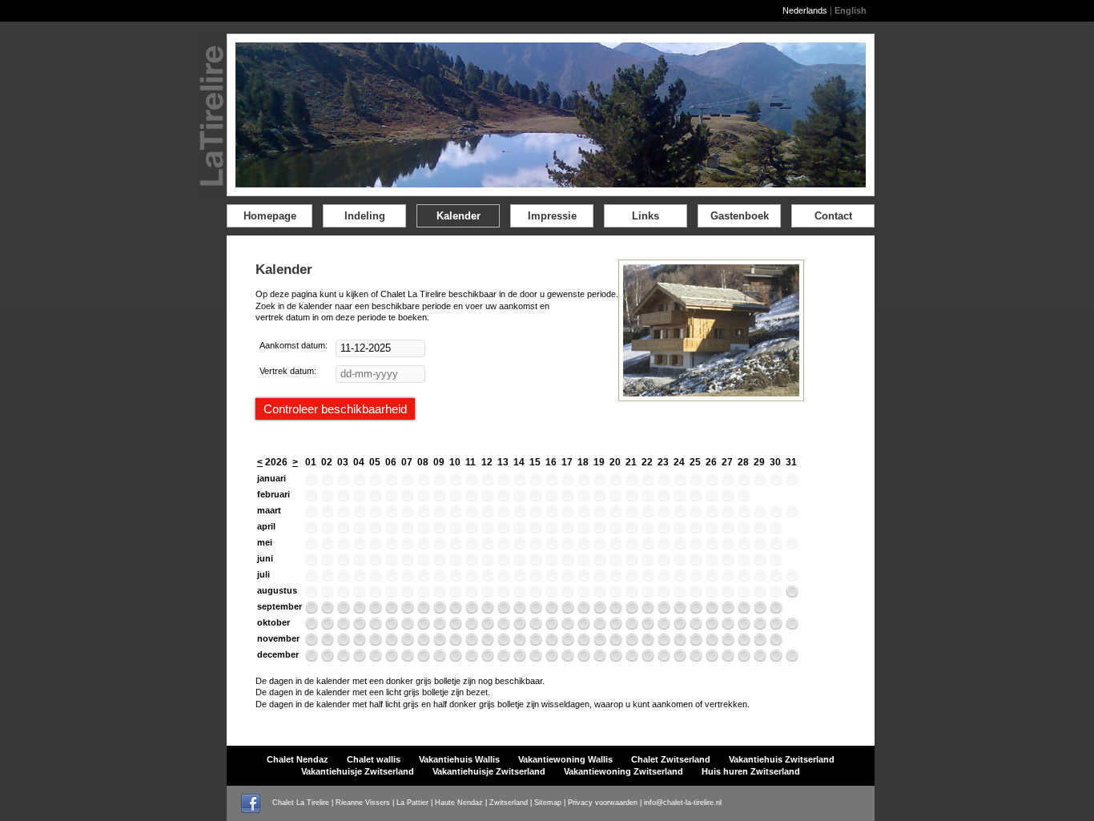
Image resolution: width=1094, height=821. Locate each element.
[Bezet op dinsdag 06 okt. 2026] (391, 626)
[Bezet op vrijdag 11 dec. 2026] (471, 658)
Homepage (269, 216)
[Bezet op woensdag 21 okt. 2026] (631, 626)
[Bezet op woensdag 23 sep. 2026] (664, 610)
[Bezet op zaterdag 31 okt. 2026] (792, 626)
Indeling (364, 216)
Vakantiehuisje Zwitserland (357, 771)
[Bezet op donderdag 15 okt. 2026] (535, 626)
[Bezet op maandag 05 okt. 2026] (375, 626)
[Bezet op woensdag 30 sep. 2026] (776, 610)
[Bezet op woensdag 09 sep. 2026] (439, 610)
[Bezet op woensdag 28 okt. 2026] (744, 626)
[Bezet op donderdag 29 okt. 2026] (760, 626)
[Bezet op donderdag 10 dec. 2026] (455, 658)
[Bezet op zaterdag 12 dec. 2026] (487, 658)
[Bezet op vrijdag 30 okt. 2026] (776, 626)
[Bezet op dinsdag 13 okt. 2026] (503, 626)
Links (645, 216)
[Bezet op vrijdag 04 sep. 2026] (359, 610)
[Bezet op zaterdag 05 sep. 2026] (375, 610)
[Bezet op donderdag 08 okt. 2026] (423, 626)
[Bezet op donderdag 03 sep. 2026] (343, 610)
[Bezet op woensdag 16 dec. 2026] (551, 658)
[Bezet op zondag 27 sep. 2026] (728, 610)
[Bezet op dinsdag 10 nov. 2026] (455, 642)
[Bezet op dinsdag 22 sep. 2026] (648, 610)
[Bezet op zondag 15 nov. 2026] (535, 642)
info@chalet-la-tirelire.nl (683, 803)
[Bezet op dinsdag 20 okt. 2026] (615, 626)
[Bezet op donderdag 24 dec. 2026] (680, 658)
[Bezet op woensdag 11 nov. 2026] (471, 642)
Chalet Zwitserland (670, 759)
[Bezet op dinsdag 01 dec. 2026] (311, 658)
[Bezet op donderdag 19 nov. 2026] (599, 642)
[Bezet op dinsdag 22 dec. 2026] (648, 658)
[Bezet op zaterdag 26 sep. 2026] (712, 610)
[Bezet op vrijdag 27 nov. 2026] (728, 642)
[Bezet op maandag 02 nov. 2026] (327, 642)
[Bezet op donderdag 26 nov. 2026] (712, 642)
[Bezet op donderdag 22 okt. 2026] (648, 626)
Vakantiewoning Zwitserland (623, 771)
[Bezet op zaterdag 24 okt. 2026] (680, 626)
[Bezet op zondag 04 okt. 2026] (359, 626)
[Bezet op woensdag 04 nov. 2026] (359, 642)
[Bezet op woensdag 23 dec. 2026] (664, 658)
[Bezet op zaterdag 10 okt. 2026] (455, 626)
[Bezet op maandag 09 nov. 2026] (439, 642)
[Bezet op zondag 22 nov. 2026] (648, 642)
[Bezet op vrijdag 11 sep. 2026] (471, 610)
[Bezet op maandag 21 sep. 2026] (631, 610)
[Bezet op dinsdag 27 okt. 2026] (728, 626)
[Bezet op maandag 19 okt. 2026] (599, 626)
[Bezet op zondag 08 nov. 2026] (423, 642)
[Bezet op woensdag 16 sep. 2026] (551, 610)
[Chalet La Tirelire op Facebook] (255, 803)
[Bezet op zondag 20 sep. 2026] (615, 610)
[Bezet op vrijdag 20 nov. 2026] (615, 642)
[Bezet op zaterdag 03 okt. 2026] (343, 626)
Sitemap (547, 803)
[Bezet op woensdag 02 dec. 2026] (327, 658)
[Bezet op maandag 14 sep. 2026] (519, 610)
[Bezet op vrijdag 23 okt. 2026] (664, 626)
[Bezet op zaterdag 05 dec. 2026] (375, 658)
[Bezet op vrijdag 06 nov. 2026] (391, 642)
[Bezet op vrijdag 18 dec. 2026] (583, 658)
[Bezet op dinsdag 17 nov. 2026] (567, 642)
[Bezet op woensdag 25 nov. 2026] (696, 642)
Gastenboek (739, 216)
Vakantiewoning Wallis (565, 759)
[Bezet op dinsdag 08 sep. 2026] (423, 610)
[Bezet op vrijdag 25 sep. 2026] (696, 610)
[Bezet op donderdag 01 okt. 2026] (311, 626)
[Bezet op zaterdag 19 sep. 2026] (599, 610)
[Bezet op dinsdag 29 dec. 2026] (760, 658)
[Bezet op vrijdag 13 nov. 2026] (503, 642)
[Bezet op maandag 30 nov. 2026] (776, 642)
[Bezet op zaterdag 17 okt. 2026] (567, 626)
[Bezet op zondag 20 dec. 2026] (615, 658)
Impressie (552, 216)
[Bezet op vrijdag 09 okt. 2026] (439, 626)
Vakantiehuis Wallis (459, 759)
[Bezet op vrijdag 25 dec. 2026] (696, 658)
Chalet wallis (373, 759)
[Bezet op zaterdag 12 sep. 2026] (487, 610)
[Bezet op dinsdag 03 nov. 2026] (343, 642)
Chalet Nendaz (297, 759)
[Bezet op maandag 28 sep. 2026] (744, 610)
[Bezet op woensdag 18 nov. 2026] (583, 642)
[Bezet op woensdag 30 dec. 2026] (776, 658)
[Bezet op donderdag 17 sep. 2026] (567, 610)
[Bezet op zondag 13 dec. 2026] (503, 658)
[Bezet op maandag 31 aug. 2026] (792, 594)
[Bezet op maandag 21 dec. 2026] (631, 658)
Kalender (458, 216)
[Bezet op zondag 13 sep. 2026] (503, 610)
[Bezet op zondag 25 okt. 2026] (696, 626)
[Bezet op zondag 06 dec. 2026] (391, 658)
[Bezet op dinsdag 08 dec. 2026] (423, 658)
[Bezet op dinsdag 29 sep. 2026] (760, 610)
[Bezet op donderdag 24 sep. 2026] (680, 610)
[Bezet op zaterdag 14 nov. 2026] (519, 642)
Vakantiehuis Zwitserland (782, 759)
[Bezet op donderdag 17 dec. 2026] (567, 658)
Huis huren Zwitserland (751, 771)
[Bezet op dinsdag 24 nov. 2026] (680, 642)
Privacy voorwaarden (602, 803)
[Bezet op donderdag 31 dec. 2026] (792, 658)
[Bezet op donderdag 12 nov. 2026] (487, 642)
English (851, 10)
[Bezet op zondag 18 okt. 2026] (583, 626)
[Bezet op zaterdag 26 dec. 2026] (712, 658)
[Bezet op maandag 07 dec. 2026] (407, 658)
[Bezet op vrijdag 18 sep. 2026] (583, 610)
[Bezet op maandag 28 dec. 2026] (744, 658)
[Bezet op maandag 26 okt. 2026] (712, 626)
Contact (833, 216)
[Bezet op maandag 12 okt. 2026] (487, 626)
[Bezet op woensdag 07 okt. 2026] (407, 626)
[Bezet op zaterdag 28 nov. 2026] (744, 642)
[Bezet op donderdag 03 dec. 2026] (343, 658)
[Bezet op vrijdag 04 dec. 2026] (359, 658)
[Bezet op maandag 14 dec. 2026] (519, 658)
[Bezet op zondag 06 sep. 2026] (391, 610)
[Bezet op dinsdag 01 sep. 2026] (311, 610)
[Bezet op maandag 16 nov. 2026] (551, 642)
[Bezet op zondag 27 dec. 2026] (728, 658)
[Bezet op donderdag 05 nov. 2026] (375, 642)
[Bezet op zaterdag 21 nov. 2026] (631, 642)
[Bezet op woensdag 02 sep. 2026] (327, 610)
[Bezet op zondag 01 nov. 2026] (311, 642)
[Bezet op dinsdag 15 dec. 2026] (535, 658)
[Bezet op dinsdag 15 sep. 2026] (535, 610)
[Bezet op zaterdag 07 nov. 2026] (407, 642)
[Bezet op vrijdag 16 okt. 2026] (551, 626)
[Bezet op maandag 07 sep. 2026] (407, 610)
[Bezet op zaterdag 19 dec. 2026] (599, 658)
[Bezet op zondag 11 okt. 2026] (471, 626)
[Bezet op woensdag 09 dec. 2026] (439, 658)
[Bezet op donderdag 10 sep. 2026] (455, 610)
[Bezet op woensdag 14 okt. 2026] (519, 626)
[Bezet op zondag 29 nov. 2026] (760, 642)
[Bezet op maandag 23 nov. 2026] (664, 642)
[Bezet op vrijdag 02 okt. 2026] (327, 626)
